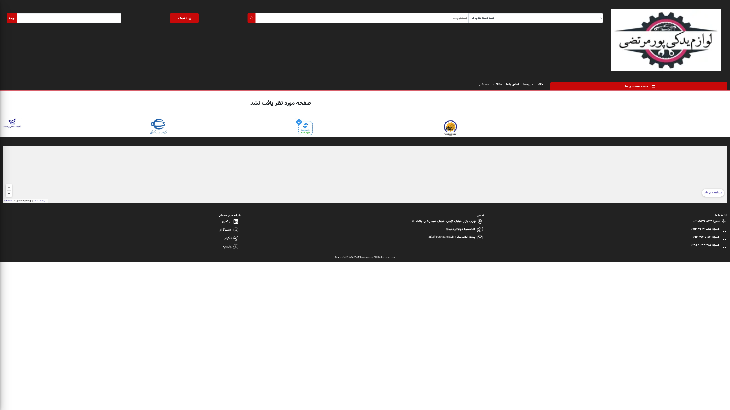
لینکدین (227, 221)
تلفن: (716, 221)
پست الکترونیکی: (465, 237)
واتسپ (227, 246)
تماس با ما (512, 84)
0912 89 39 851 (701, 229)
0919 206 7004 (702, 237)
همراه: (716, 229)
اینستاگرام (226, 230)
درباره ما (528, 84)
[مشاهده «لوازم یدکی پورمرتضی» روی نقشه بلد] (365, 174)
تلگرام (228, 238)
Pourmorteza (366, 257)
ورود (11, 18)
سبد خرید (483, 84)
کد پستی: (469, 229)
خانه (540, 84)
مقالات (498, 84)
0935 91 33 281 (700, 245)
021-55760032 (702, 221)
